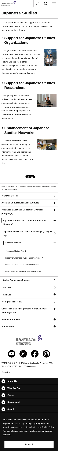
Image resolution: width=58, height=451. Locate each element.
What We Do (12, 186)
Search (10, 409)
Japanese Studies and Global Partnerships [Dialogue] (38, 186)
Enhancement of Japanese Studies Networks (26, 130)
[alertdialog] (29, 432)
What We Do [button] (13, 388)
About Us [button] (12, 381)
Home (3, 186)
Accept (29, 444)
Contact (4, 372)
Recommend (13, 402)
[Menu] (54, 3)
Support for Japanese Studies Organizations (29, 40)
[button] (29, 202)
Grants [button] (10, 395)
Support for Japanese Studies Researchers (29, 85)
